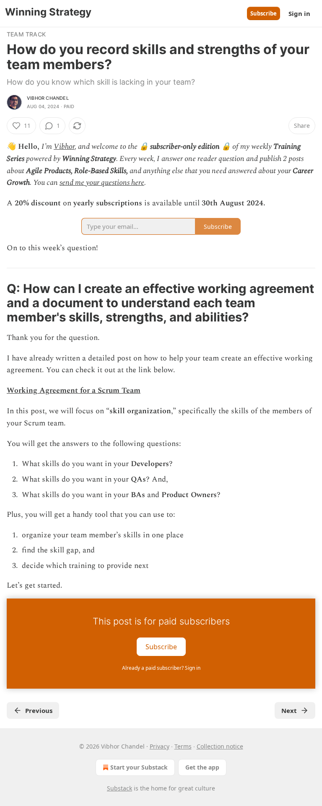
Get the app (202, 767)
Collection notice (220, 746)
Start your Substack (139, 767)
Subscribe (263, 13)
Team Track (26, 34)
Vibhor (64, 146)
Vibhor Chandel (48, 98)
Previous (38, 710)
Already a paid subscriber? (161, 667)
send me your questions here (102, 182)
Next (289, 710)
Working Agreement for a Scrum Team (73, 390)
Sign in (299, 13)
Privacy (159, 746)
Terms (183, 746)
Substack (119, 788)
